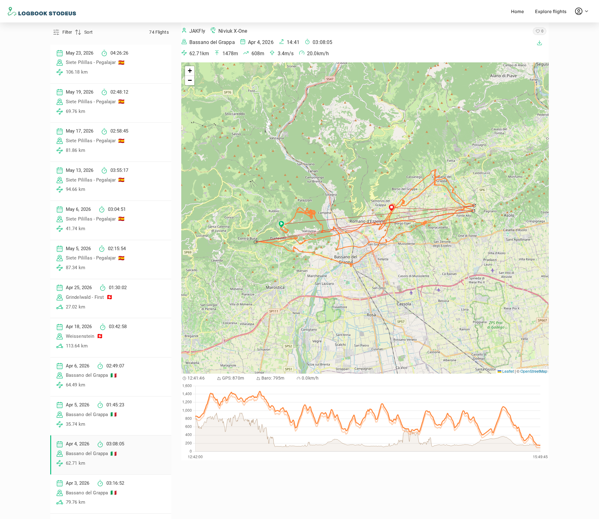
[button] (474, 205)
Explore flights (551, 11)
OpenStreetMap (533, 371)
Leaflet (507, 371)
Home (517, 11)
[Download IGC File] (539, 42)
